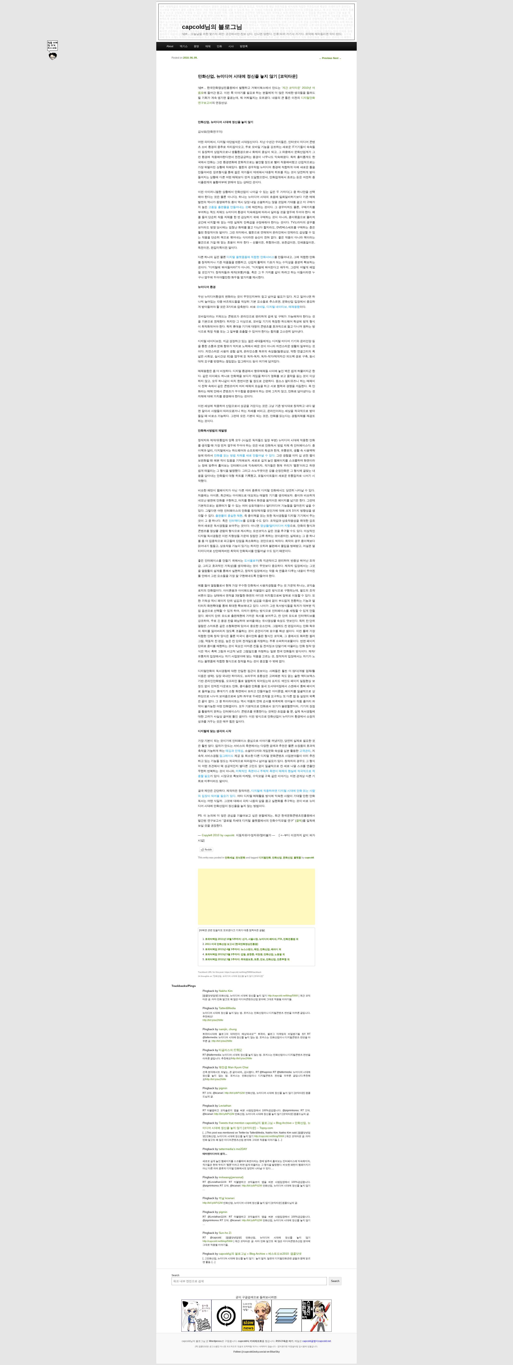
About (170, 46)
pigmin (223, 1088)
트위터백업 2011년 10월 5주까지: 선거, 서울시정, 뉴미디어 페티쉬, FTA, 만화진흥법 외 (251, 939)
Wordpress (215, 1341)
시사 (231, 46)
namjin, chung (228, 1029)
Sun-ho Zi (225, 1232)
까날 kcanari (226, 1198)
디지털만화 (265, 857)
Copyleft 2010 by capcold (218, 835)
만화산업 (277, 857)
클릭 (299, 820)
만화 (219, 46)
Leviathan (225, 1105)
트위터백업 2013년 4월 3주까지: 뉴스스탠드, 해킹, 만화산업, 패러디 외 (243, 949)
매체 (208, 46)
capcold (309, 857)
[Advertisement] (256, 897)
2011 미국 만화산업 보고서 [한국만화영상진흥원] (231, 944)
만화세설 (229, 857)
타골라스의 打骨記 (230, 1050)
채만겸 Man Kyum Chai (233, 1067)
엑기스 (184, 46)
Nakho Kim (226, 990)
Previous (325, 58)
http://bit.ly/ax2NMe (213, 1020)
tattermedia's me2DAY (233, 1149)
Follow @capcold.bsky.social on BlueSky (256, 1351)
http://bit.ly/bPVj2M (235, 1093)
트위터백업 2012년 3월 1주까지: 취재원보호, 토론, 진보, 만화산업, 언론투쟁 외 (247, 959)
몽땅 (196, 46)
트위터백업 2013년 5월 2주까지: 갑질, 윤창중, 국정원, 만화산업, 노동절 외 (245, 954)
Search (175, 1275)
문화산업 (288, 857)
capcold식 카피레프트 (250, 1341)
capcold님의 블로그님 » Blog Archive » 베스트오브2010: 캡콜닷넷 (260, 1253)
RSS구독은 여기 (284, 1341)
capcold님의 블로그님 (212, 26)
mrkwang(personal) (231, 1177)
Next (337, 58)
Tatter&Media (227, 1008)
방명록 (244, 46)
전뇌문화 (240, 857)
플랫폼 (297, 857)
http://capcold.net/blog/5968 (283, 995)
